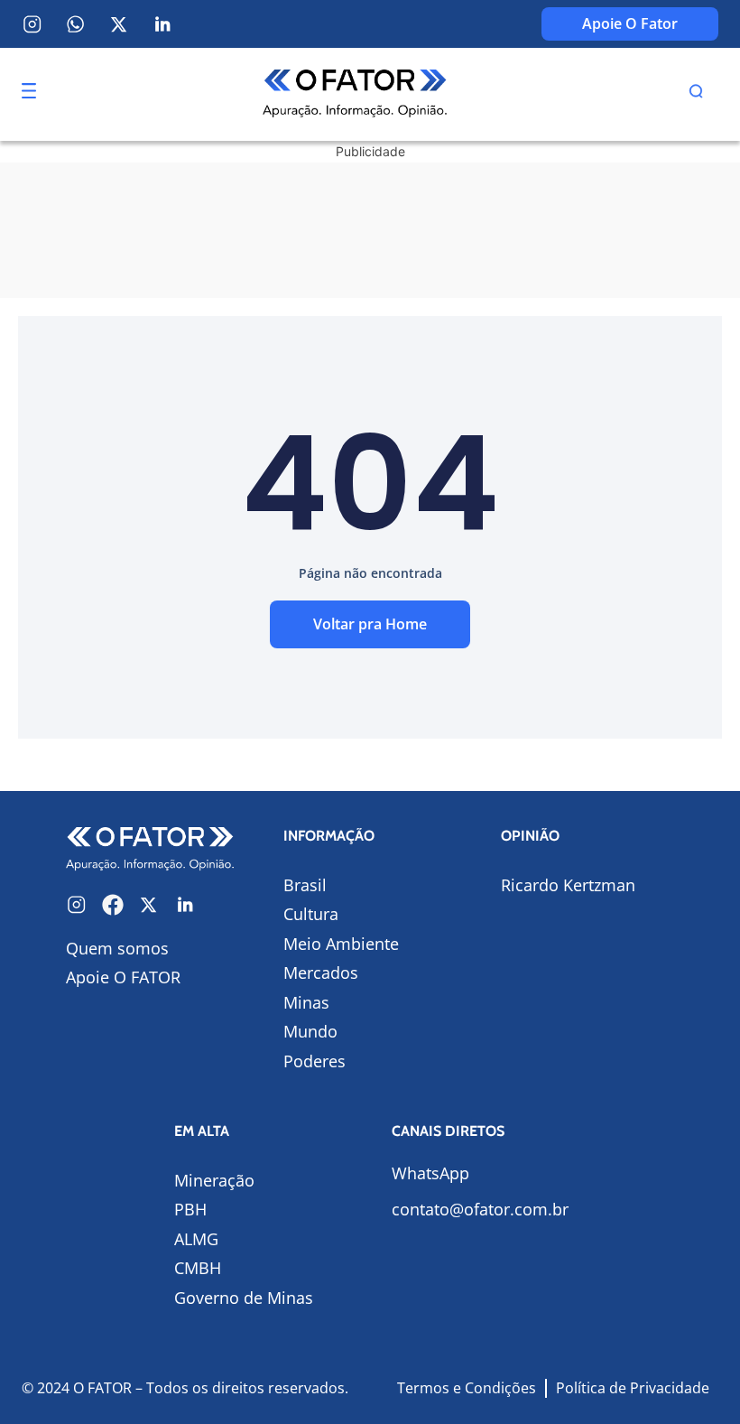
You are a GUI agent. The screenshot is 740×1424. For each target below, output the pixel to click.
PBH (190, 1209)
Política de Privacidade (632, 1388)
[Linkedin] (162, 24)
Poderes (314, 1061)
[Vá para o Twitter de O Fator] (149, 905)
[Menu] (29, 90)
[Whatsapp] (76, 24)
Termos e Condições (466, 1388)
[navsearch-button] (696, 94)
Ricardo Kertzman (568, 885)
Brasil (305, 885)
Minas (306, 1002)
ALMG (196, 1239)
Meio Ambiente (341, 943)
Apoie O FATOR (123, 977)
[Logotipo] (355, 94)
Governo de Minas (243, 1297)
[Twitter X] (119, 24)
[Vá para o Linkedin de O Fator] (185, 905)
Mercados (320, 972)
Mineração (214, 1180)
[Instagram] (32, 24)
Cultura (310, 914)
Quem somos (117, 948)
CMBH (197, 1268)
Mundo (310, 1031)
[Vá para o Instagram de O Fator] (77, 905)
